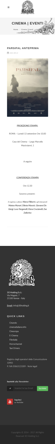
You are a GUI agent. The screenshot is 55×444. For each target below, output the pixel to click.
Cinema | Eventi (27, 29)
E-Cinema (13, 336)
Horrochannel (15, 344)
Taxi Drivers (14, 348)
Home (15, 29)
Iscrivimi (42, 389)
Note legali (32, 366)
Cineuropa (14, 331)
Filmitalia (13, 340)
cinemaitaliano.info (17, 327)
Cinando (13, 323)
